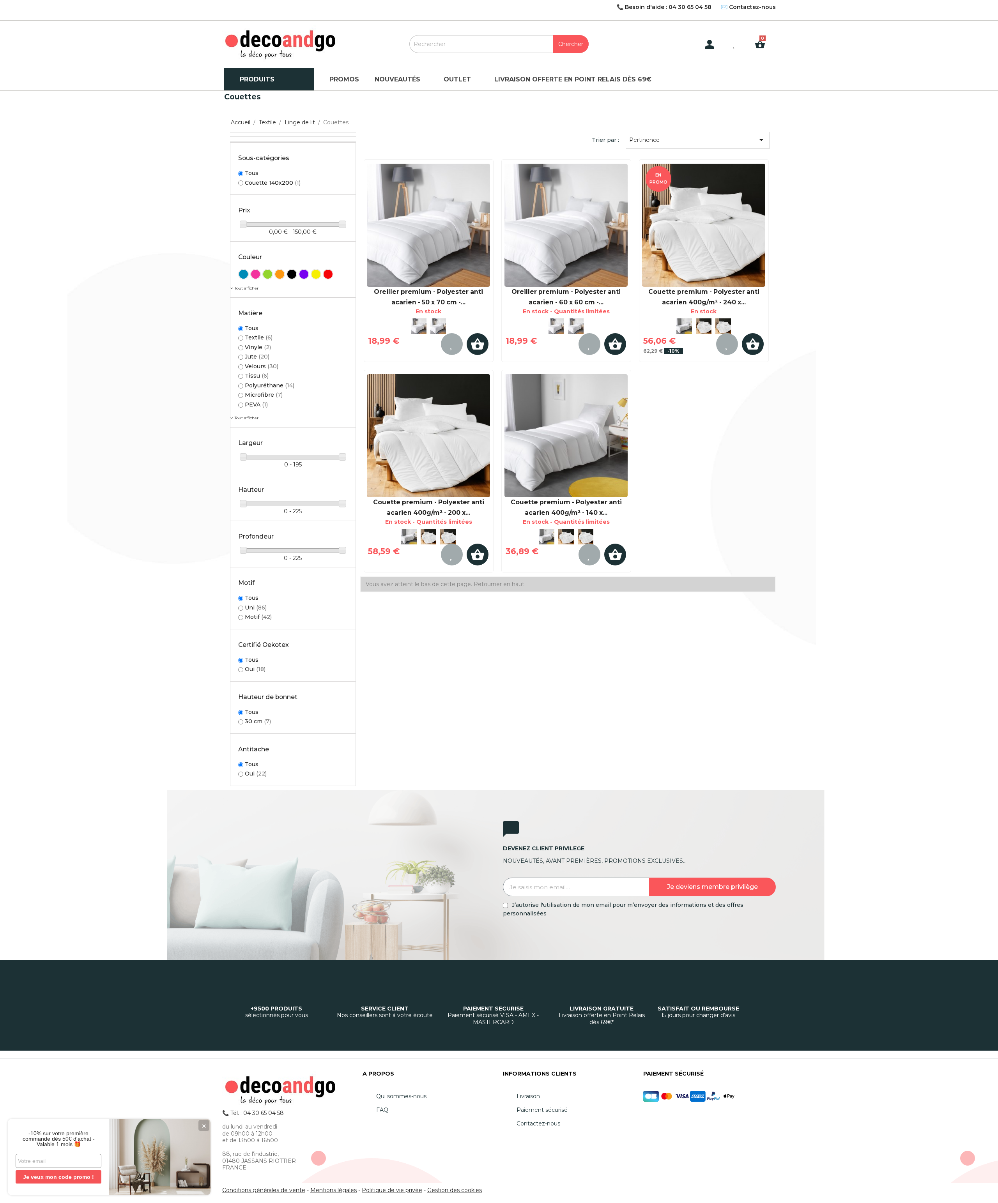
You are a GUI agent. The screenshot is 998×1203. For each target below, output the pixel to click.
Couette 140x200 (273, 182)
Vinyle (258, 347)
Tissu (257, 375)
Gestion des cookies (454, 1190)
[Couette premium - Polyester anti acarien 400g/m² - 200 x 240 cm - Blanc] (703, 326)
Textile (259, 337)
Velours (261, 366)
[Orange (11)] (279, 274)
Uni (256, 607)
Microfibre (264, 394)
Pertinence (697, 140)
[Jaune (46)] (315, 274)
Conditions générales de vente (263, 1190)
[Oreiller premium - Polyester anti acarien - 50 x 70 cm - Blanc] (428, 225)
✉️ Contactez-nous (748, 7)
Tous (251, 173)
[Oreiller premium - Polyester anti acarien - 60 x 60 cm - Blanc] (438, 326)
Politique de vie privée (392, 1190)
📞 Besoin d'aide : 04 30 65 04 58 (664, 7)
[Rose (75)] (255, 274)
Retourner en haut (499, 584)
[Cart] (763, 38)
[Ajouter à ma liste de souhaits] (452, 344)
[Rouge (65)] (328, 274)
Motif (258, 616)
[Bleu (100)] (243, 274)
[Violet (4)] (303, 274)
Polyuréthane (269, 385)
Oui (255, 669)
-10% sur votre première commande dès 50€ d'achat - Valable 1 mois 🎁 (59, 1139)
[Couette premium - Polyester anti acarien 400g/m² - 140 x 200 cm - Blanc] (684, 326)
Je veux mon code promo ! (58, 1177)
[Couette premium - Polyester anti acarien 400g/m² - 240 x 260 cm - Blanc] (703, 225)
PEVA (256, 404)
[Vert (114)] (267, 274)
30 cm (258, 721)
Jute (257, 356)
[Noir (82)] (291, 274)
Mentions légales (333, 1190)
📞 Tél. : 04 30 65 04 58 (253, 1112)
